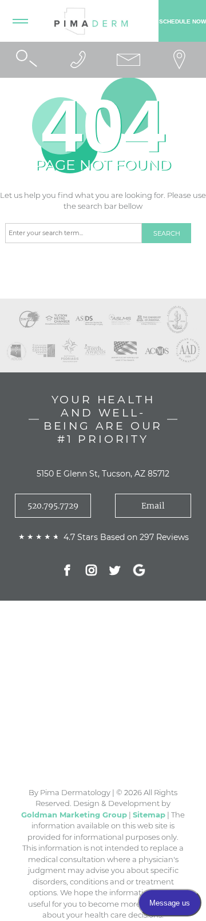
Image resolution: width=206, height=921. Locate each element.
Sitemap (149, 814)
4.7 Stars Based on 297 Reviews (126, 537)
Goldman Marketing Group (74, 814)
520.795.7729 (52, 506)
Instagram (91, 571)
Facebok (67, 571)
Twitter (115, 571)
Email (153, 506)
